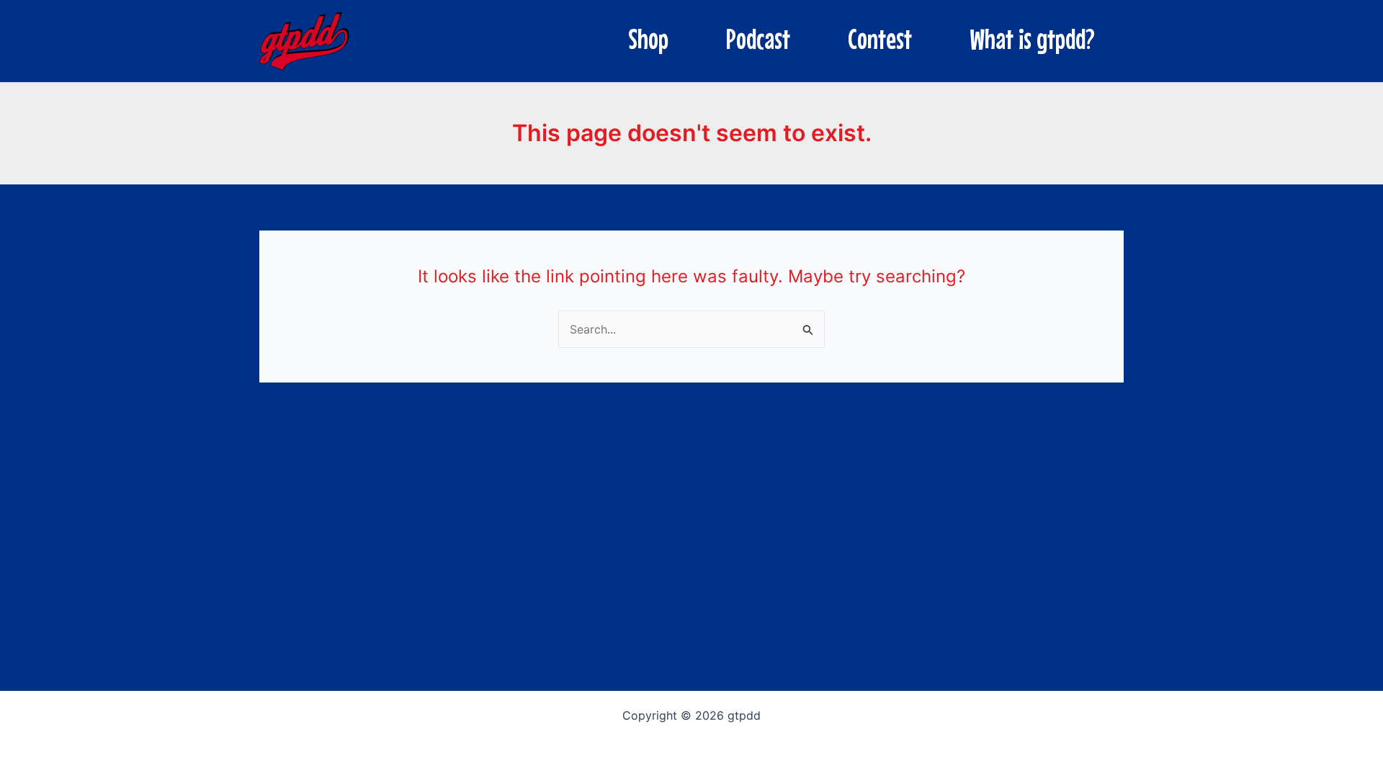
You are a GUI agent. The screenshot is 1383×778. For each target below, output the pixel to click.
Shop (648, 39)
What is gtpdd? (1032, 39)
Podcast (758, 39)
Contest (880, 39)
